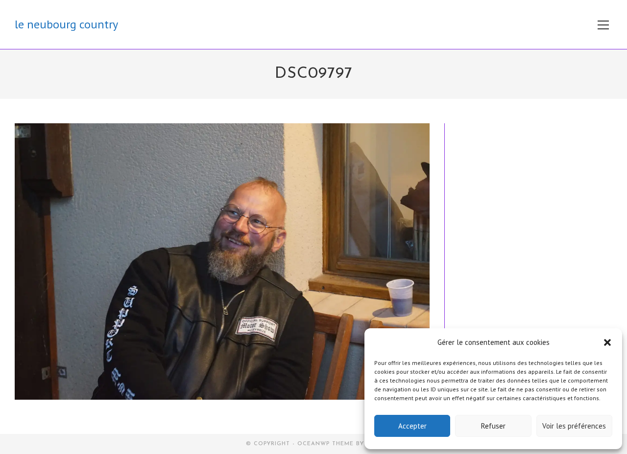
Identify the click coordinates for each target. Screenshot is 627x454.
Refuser (493, 426)
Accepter (412, 426)
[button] (607, 342)
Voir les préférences (574, 426)
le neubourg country (66, 24)
